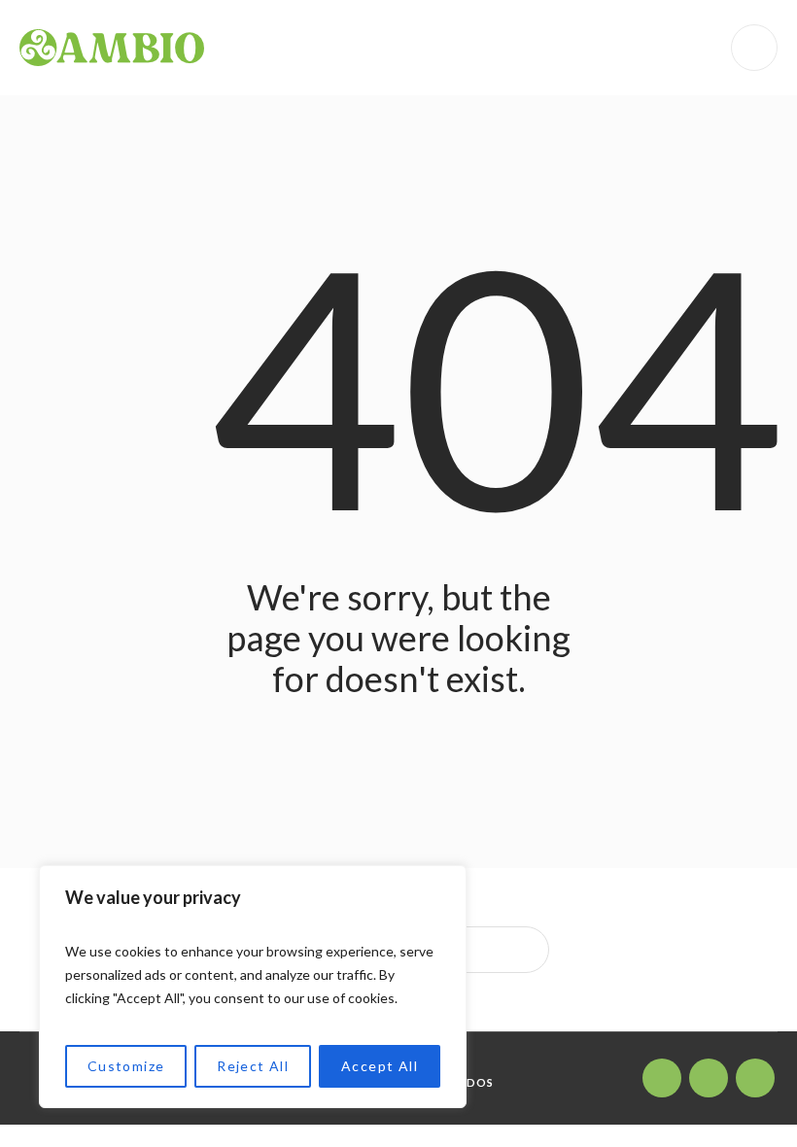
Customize (126, 1066)
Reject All (253, 1066)
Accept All (379, 1066)
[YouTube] (755, 1078)
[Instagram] (661, 1078)
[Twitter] (708, 1078)
